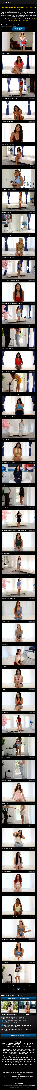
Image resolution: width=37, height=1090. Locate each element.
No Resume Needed (6, 871)
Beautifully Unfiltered (6, 780)
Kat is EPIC (4, 689)
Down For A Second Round (8, 144)
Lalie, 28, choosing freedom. (8, 462)
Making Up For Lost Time (7, 485)
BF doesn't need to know (7, 121)
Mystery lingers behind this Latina (9, 416)
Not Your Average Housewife (8, 939)
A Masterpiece (5, 803)
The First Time (5, 962)
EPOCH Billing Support (16, 1072)
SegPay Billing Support (28, 1072)
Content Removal (18, 1083)
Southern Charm (5, 621)
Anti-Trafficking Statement (27, 1081)
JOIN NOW (18, 29)
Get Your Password (18, 1035)
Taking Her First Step (6, 212)
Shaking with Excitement (7, 348)
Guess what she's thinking (8, 985)
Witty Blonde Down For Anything (9, 189)
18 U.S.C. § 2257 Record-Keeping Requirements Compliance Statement (18, 1077)
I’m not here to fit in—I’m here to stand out (11, 894)
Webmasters (18, 1074)
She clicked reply (6, 757)
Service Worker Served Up (8, 826)
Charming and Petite (6, 326)
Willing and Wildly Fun (7, 848)
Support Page (32, 1085)
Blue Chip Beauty (6, 666)
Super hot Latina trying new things (9, 98)
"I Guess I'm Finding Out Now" (8, 371)
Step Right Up (5, 644)
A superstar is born (6, 553)
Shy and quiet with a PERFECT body (10, 280)
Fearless (4, 576)
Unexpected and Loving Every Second (11, 916)
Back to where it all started (8, 735)
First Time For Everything (7, 235)
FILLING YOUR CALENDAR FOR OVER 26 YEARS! (18, 998)
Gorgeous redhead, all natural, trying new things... (13, 394)
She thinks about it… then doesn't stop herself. (12, 507)
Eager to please (5, 439)
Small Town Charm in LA (7, 76)
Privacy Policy (17, 1081)
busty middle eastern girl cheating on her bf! (12, 303)
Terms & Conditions (8, 1081)
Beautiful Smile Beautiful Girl (8, 598)
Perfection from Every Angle (8, 166)
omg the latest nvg (6, 53)
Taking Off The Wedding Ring (8, 257)
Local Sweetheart (6, 712)
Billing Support (6, 1072)
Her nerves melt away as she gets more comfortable (14, 530)
